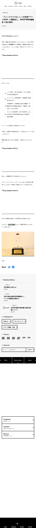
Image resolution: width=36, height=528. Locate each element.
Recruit (21, 6)
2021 (29, 337)
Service (16, 6)
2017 (18, 338)
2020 (3, 338)
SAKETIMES (11, 224)
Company (10, 6)
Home (5, 6)
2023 (18, 337)
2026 (3, 337)
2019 (8, 338)
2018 (13, 338)
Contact (30, 6)
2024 (13, 337)
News (25, 6)
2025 (8, 337)
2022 (23, 337)
